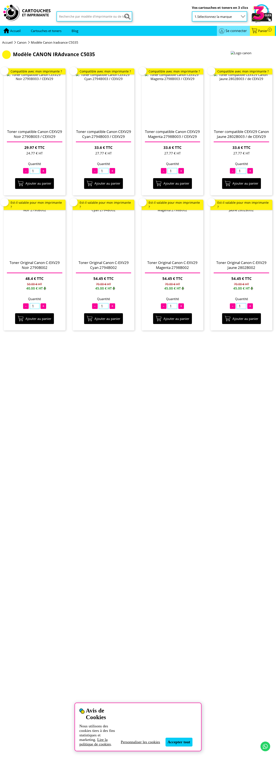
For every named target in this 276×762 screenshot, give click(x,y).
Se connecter (236, 30)
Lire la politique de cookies (95, 741)
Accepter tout (179, 742)
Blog (75, 31)
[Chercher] (127, 17)
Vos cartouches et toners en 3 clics (220, 8)
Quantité (34, 164)
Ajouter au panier (38, 183)
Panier (264, 31)
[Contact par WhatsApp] (265, 746)
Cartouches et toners (46, 31)
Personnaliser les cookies (140, 742)
